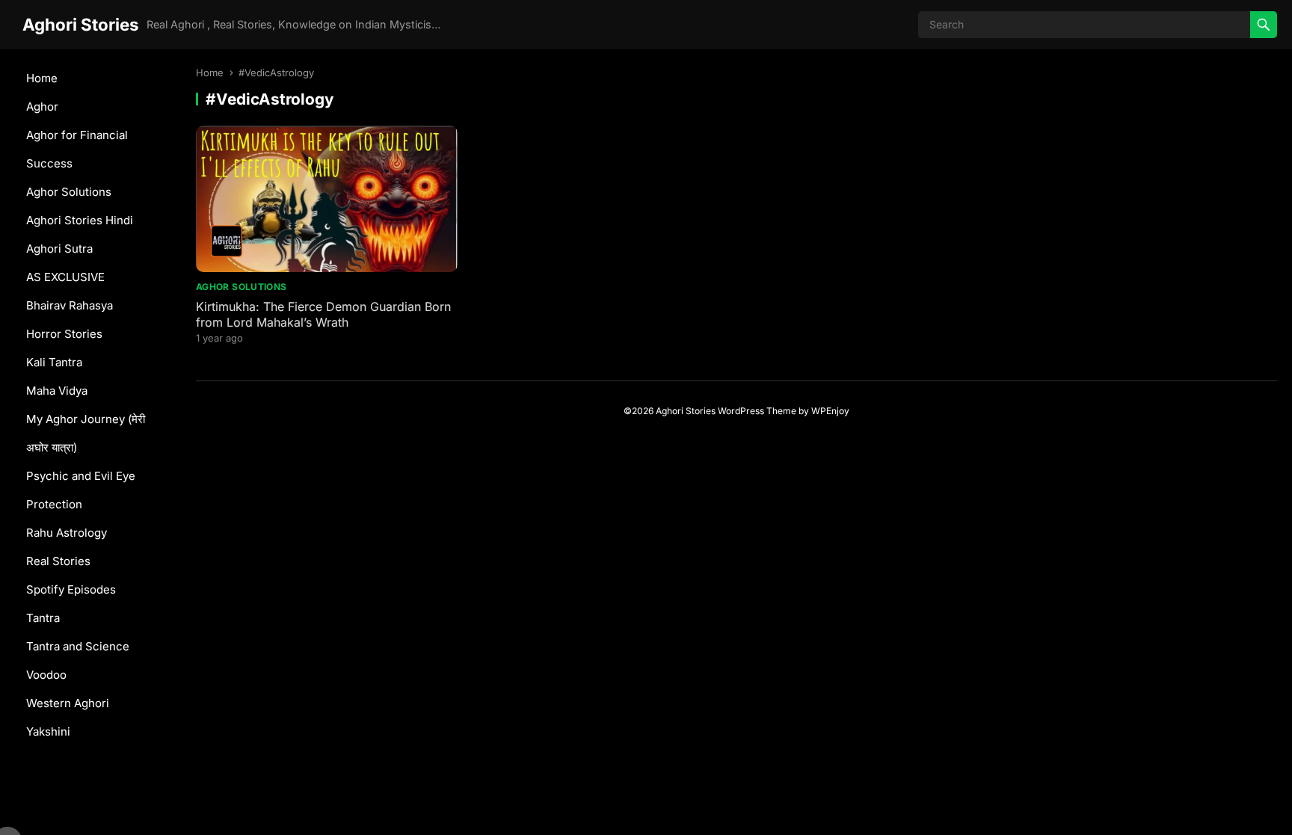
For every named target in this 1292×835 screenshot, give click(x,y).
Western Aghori (67, 703)
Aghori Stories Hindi (79, 220)
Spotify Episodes (71, 589)
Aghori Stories (80, 24)
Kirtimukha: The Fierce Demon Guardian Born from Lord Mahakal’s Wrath (323, 314)
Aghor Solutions (68, 192)
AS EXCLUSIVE (65, 277)
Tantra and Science (77, 646)
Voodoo (46, 675)
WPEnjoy (830, 410)
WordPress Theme (757, 410)
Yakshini (48, 731)
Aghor (42, 106)
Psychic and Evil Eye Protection (80, 490)
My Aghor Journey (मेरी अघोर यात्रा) (85, 433)
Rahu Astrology (66, 533)
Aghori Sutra (59, 248)
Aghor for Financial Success (77, 149)
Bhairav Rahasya (69, 305)
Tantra (43, 618)
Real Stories (58, 561)
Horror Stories (64, 334)
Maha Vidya (56, 390)
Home (42, 78)
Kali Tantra (54, 362)
